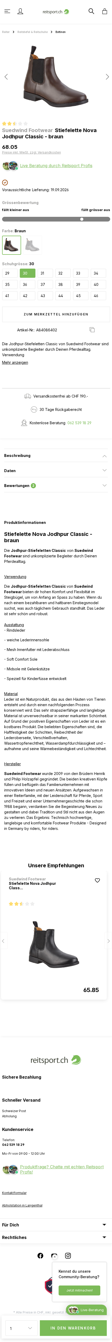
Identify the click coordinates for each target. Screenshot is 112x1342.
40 (96, 284)
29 (7, 273)
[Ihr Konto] (20, 11)
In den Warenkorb (73, 1328)
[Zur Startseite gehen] (56, 11)
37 (43, 284)
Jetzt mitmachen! (79, 1290)
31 (42, 273)
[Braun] (11, 245)
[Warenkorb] (103, 11)
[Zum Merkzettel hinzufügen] (97, 880)
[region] (56, 78)
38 (60, 284)
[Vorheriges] (6, 76)
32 (60, 273)
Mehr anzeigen (15, 362)
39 (78, 284)
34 (96, 273)
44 (60, 295)
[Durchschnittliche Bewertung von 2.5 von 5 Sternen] (17, 124)
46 (96, 295)
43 (43, 295)
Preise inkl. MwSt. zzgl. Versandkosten (31, 152)
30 (25, 273)
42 (25, 295)
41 (7, 295)
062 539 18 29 (79, 423)
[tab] (56, 455)
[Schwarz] (32, 245)
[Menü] (8, 11)
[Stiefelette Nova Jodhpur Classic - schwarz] (54, 945)
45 (78, 295)
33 (78, 273)
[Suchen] (91, 11)
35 (7, 284)
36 (25, 284)
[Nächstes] (106, 76)
